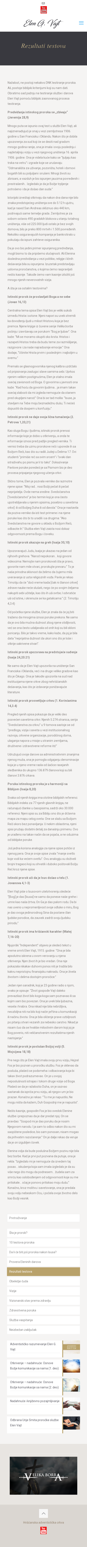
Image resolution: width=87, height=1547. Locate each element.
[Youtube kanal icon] (44, 9)
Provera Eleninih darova (25, 1262)
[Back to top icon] (43, 1513)
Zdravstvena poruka (22, 1310)
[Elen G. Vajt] (43, 23)
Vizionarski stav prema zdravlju (30, 1300)
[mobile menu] (81, 23)
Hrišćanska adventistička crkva (43, 1522)
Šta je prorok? (18, 1232)
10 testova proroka (21, 1242)
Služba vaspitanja (21, 1320)
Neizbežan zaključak (23, 1329)
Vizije (12, 1291)
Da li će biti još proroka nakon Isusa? (33, 1252)
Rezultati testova (20, 1271)
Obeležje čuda (18, 1281)
